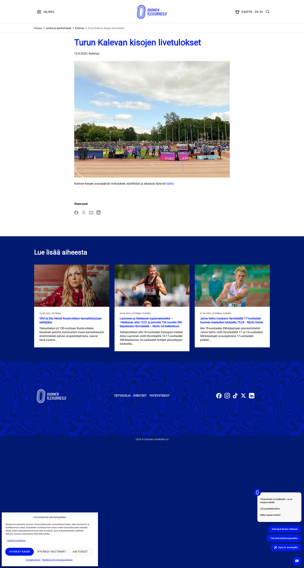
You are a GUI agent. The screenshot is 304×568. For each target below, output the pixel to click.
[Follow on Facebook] (219, 396)
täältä (170, 183)
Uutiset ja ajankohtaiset (58, 28)
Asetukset (80, 551)
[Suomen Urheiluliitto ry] (152, 12)
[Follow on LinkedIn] (251, 396)
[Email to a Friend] (91, 212)
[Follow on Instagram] (227, 396)
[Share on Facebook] (76, 212)
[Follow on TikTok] (235, 396)
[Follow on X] (243, 396)
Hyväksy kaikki (19, 551)
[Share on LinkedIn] (98, 212)
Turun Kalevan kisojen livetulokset (106, 28)
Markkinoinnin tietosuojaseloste (57, 560)
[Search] (268, 12)
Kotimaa (79, 28)
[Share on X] (84, 212)
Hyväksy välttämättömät (50, 551)
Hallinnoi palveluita (16, 540)
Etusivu (38, 28)
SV (261, 12)
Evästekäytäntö (33, 560)
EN (256, 12)
